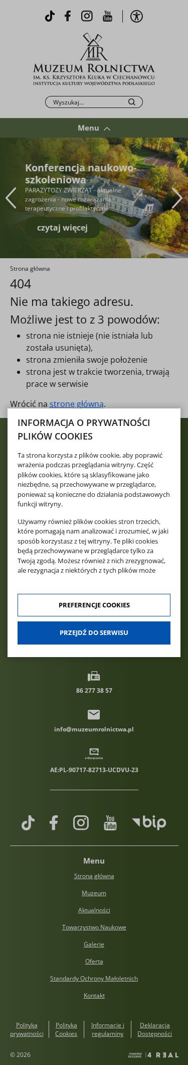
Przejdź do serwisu (94, 632)
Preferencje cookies (94, 604)
